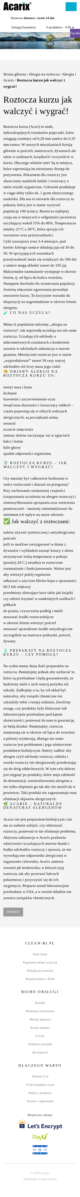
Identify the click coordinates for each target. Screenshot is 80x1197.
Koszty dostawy (40, 1033)
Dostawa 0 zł (40, 1082)
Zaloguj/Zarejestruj (23, 27)
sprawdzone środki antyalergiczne (45, 640)
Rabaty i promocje (40, 1098)
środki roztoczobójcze (36, 628)
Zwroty (40, 1041)
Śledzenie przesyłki (40, 1050)
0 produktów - (60, 27)
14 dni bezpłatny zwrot (40, 1090)
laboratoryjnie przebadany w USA (29, 897)
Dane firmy (40, 960)
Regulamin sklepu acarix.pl (40, 968)
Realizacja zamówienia (40, 1017)
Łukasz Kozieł (49, 1185)
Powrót (13, 917)
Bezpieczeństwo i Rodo (40, 984)
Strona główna (14, 74)
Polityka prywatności (40, 976)
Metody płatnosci (40, 1025)
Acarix (7, 831)
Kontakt (40, 1008)
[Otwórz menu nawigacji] (71, 6)
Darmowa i (32, 18)
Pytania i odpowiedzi (40, 1107)
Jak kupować (40, 1058)
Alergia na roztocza (44, 74)
